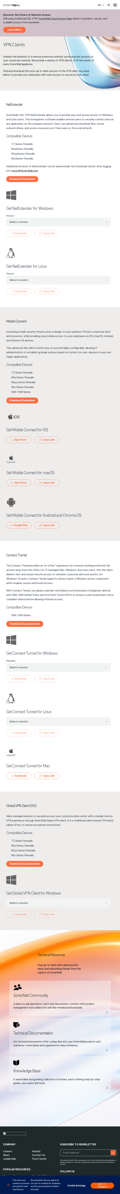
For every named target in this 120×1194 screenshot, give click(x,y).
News (6, 1155)
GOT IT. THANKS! (102, 1185)
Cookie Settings (76, 1185)
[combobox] (58, 222)
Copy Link (49, 439)
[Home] (11, 5)
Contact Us (38, 1155)
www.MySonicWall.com (24, 170)
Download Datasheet (22, 179)
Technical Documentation (24, 623)
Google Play (20, 525)
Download (21, 775)
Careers (7, 1151)
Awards (36, 1151)
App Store (20, 439)
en (99, 5)
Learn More (14, 29)
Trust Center (39, 1158)
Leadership (9, 1158)
